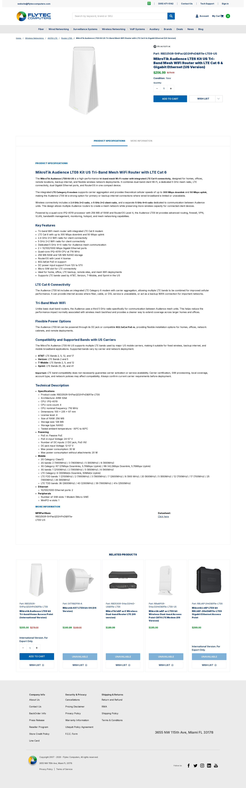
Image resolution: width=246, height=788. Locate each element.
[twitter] (195, 765)
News (190, 29)
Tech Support (207, 3)
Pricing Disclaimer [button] (75, 706)
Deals (180, 29)
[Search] (171, 16)
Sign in (225, 3)
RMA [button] (104, 706)
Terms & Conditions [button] (112, 720)
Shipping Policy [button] (110, 713)
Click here (163, 516)
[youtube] (216, 765)
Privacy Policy (46, 769)
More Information (141, 140)
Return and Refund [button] (112, 699)
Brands (168, 29)
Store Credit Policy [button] (39, 733)
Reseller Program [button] (38, 727)
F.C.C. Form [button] (71, 733)
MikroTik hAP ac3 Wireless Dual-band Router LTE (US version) (121, 614)
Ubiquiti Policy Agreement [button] (79, 727)
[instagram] (202, 765)
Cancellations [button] (72, 699)
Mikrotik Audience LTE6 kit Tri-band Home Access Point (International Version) (36, 614)
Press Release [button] (36, 720)
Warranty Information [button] (77, 720)
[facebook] (188, 765)
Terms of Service (64, 769)
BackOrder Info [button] (37, 713)
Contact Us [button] (35, 706)
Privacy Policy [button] (73, 713)
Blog (200, 29)
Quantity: (157, 83)
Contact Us (187, 3)
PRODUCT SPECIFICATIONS (109, 140)
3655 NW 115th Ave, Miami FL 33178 (55, 763)
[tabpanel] (37, 616)
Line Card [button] (34, 740)
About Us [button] (34, 699)
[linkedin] (209, 765)
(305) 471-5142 (165, 3)
